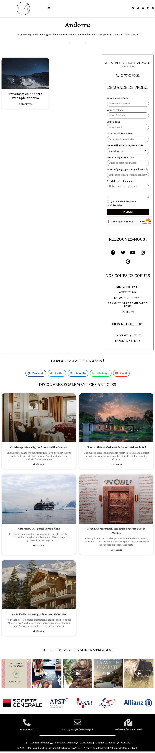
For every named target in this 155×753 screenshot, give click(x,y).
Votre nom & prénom (118, 98)
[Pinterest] (153, 8)
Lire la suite (38, 464)
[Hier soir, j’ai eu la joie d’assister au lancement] (46, 673)
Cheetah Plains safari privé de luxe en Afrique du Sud (116, 447)
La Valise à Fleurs (128, 341)
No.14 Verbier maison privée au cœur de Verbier (39, 614)
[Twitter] (138, 8)
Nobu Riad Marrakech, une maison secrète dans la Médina (116, 531)
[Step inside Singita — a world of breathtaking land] (138, 673)
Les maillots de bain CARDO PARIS (127, 305)
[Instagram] (148, 8)
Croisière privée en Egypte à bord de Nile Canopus (39, 447)
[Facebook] (133, 8)
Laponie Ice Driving (128, 298)
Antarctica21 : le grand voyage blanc (39, 528)
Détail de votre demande (119, 181)
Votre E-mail (113, 121)
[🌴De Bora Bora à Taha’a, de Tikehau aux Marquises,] (77, 673)
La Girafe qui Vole (128, 335)
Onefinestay (128, 292)
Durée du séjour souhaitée (120, 157)
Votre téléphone (115, 110)
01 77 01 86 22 (26, 729)
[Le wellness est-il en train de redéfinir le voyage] (108, 673)
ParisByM (127, 311)
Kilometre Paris (127, 287)
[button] (49, 8)
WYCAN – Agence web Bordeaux (90, 748)
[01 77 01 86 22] (27, 722)
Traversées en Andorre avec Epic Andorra (25, 96)
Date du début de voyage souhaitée (125, 145)
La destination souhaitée (119, 133)
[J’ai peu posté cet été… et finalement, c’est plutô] (16, 673)
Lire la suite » (25, 104)
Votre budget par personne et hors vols (127, 169)
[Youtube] (143, 8)
